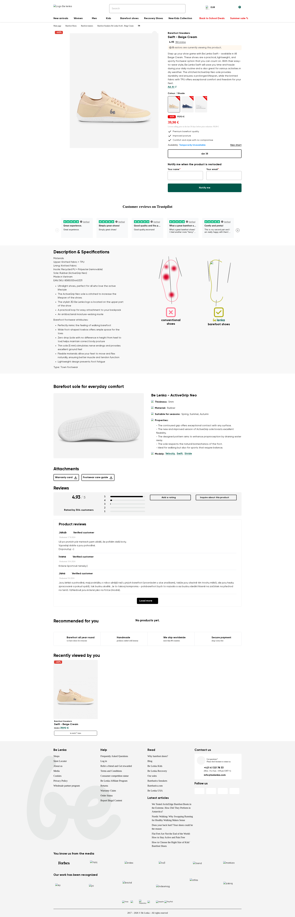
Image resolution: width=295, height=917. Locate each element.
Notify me (204, 188)
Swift (180, 453)
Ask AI (171, 87)
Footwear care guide (95, 477)
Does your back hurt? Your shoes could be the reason (172, 827)
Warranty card (64, 477)
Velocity (170, 453)
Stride (188, 453)
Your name (173, 169)
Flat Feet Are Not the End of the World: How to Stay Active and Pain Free (171, 835)
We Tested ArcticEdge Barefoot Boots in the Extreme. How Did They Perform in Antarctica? (171, 808)
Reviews (61, 488)
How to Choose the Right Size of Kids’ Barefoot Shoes (171, 844)
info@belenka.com (215, 775)
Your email (212, 169)
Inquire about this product (214, 497)
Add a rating (169, 497)
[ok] (181, 8)
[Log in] (231, 8)
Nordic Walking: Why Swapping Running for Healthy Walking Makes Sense (172, 818)
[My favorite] (224, 8)
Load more (145, 601)
